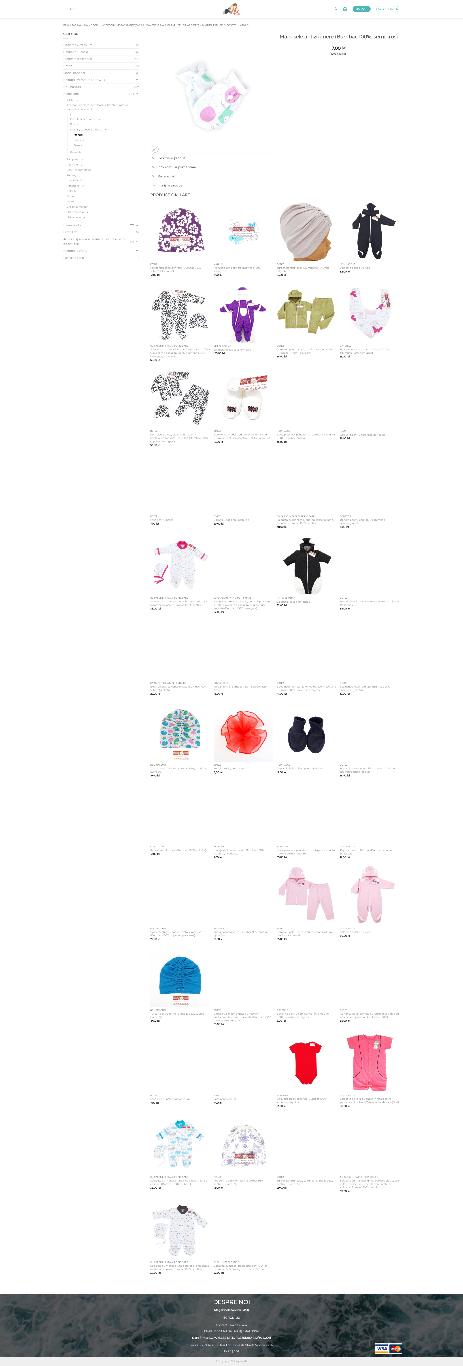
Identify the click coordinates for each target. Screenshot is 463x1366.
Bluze (70, 196)
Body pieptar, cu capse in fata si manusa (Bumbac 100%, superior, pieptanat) (175, 933)
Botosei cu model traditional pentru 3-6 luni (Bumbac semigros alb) (368, 770)
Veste (70, 201)
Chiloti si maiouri (77, 206)
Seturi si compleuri (79, 169)
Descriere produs (171, 158)
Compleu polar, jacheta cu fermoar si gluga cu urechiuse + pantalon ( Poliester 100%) (369, 1015)
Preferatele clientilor (77, 59)
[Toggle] (137, 94)
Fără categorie (73, 257)
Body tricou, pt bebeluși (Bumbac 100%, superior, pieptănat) (302, 1100)
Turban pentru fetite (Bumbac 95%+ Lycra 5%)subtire (303, 269)
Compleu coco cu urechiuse (231, 519)
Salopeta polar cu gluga (355, 267)
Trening (72, 175)
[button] (70, 9)
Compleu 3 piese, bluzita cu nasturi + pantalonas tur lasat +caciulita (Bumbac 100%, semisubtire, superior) (243, 1017)
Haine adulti (72, 225)
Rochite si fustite (77, 180)
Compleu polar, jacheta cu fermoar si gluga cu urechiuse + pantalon (306, 933)
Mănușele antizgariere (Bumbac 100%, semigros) (238, 269)
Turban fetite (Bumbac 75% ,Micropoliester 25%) (241, 688)
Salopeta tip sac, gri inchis (293, 601)
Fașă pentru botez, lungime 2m (170, 1099)
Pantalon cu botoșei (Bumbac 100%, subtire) (178, 850)
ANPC (228, 1351)
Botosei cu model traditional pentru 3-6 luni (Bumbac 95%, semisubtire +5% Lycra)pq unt (242, 436)
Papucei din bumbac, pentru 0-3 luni (300, 768)
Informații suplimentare (177, 167)
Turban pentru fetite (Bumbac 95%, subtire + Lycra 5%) (178, 770)
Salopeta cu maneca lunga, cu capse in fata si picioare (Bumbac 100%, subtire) (179, 1182)
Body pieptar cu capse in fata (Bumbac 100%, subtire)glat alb (178, 688)
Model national (74, 73)
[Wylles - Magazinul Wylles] (231, 9)
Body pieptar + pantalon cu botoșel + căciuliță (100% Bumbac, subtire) (306, 436)
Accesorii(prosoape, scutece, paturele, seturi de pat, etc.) (95, 241)
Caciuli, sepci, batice (82, 119)
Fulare (74, 124)
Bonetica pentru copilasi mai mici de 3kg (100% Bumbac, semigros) (303, 1015)
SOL (236, 1351)
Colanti (71, 191)
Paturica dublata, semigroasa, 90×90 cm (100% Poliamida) (369, 603)
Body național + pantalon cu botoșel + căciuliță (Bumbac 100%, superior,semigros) (306, 688)
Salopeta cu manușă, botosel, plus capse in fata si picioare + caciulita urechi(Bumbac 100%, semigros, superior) (180, 353)
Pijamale (72, 164)
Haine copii (91, 25)
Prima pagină (72, 25)
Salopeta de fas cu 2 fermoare (232, 349)
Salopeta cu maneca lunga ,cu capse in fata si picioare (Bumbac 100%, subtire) (305, 521)
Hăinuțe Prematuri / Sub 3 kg (84, 79)
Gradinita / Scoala (75, 52)
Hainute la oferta (75, 250)
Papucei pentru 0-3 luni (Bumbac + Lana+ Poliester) (366, 852)
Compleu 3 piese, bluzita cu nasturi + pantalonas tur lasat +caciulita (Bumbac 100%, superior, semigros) (179, 438)
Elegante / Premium (78, 45)
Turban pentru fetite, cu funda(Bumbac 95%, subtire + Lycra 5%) (305, 1182)
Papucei (79, 140)
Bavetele (75, 152)
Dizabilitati (70, 232)
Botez (67, 66)
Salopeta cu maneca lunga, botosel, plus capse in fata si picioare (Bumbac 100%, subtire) (179, 603)
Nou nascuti (72, 87)
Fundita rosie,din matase (229, 768)
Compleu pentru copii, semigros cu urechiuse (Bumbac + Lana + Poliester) (305, 351)
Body (70, 99)
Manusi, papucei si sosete (219, 25)
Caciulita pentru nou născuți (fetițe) (362, 434)
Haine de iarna (76, 217)
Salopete (72, 159)
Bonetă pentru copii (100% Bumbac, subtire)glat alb (362, 521)
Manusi (244, 25)
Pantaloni (73, 185)
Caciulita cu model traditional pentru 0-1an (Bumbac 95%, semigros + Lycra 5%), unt (240, 1267)
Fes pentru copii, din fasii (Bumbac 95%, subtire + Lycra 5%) (175, 269)
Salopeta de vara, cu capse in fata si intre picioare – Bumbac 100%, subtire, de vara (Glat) (369, 1100)
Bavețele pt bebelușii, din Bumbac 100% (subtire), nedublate (239, 852)
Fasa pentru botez (161, 519)
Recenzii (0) (167, 176)
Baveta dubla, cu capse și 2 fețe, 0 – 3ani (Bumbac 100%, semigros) (365, 351)
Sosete (78, 145)
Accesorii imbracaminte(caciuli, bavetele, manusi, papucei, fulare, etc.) (150, 25)
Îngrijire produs (170, 185)
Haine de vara (75, 212)
